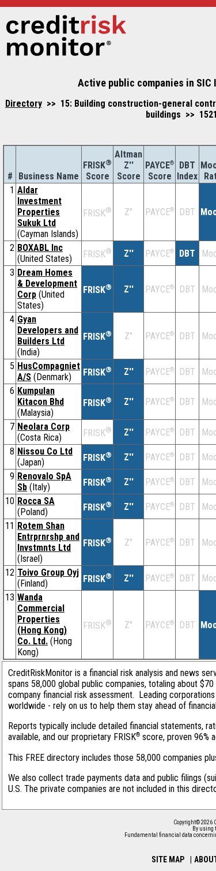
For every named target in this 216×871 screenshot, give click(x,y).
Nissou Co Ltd (45, 451)
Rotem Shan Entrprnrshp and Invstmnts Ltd (48, 536)
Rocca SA (36, 500)
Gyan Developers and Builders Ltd (47, 330)
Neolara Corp (43, 426)
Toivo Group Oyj (48, 572)
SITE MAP (167, 859)
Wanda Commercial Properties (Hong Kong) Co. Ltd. (42, 619)
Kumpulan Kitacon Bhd (40, 396)
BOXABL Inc (40, 247)
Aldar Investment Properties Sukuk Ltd (39, 206)
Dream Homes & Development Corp (47, 283)
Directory (23, 103)
